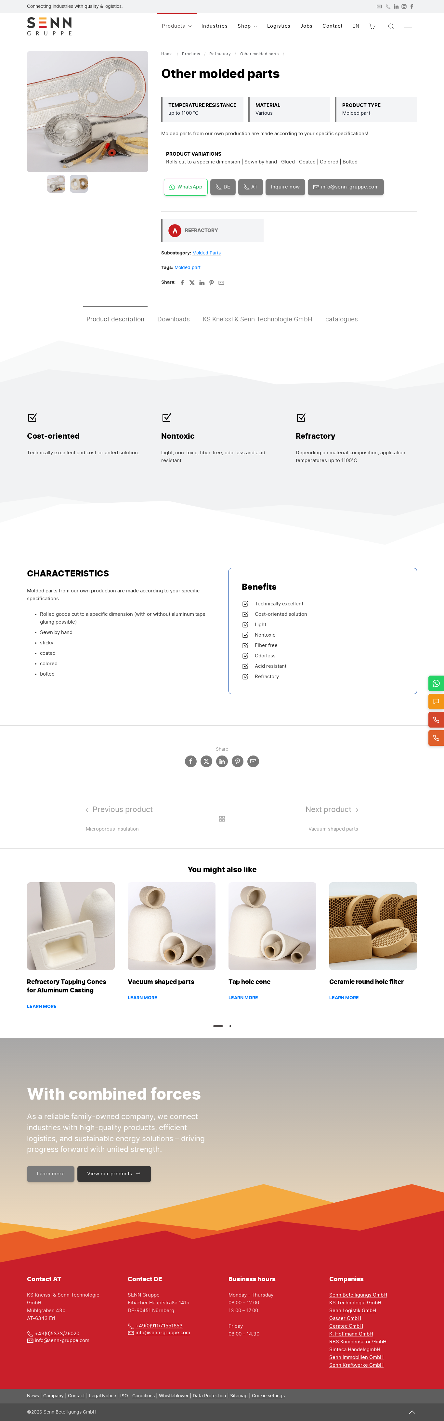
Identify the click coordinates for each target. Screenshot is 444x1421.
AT (254, 187)
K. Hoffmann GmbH (351, 1334)
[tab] (56, 183)
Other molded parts (259, 54)
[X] (192, 283)
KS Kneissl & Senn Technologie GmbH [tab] (257, 319)
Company (53, 1396)
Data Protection (209, 1396)
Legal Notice (102, 1396)
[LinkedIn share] (222, 761)
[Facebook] (411, 6)
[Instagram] (404, 6)
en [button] (355, 26)
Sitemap (239, 1396)
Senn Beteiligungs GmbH (358, 1295)
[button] (372, 26)
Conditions (143, 1396)
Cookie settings (268, 1396)
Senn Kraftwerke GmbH (356, 1365)
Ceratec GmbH (346, 1326)
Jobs (306, 26)
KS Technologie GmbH (355, 1302)
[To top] (412, 1412)
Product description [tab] (115, 319)
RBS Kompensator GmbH (357, 1341)
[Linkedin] (202, 283)
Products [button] (173, 26)
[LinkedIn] (396, 6)
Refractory (220, 54)
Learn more (42, 1006)
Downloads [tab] (173, 319)
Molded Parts (206, 253)
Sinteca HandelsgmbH (354, 1349)
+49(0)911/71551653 (159, 1326)
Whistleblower (174, 1396)
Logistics (279, 26)
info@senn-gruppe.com (349, 187)
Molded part (188, 267)
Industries (215, 26)
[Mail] (379, 6)
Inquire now (285, 187)
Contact (332, 26)
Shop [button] (244, 26)
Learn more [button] (51, 1173)
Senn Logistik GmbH (352, 1310)
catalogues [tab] (341, 319)
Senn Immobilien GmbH (356, 1357)
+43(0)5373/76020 (57, 1333)
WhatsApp (189, 187)
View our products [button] (109, 1173)
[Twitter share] (206, 761)
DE (226, 187)
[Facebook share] (191, 761)
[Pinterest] (212, 283)
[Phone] (388, 6)
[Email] (221, 283)
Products (191, 54)
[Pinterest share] (237, 761)
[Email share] (253, 761)
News (33, 1396)
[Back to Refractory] (221, 819)
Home (167, 54)
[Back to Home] (49, 26)
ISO (124, 1396)
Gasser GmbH (345, 1318)
